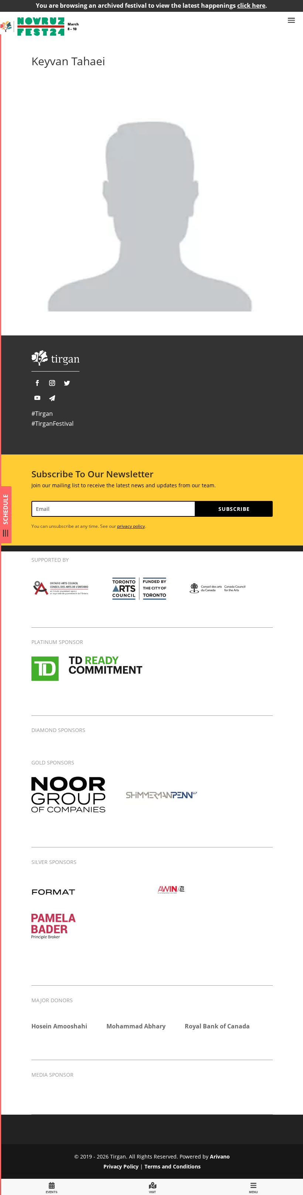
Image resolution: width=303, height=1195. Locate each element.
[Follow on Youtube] (37, 398)
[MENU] (253, 1186)
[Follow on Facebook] (37, 383)
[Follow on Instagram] (52, 383)
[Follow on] (52, 398)
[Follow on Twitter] (67, 383)
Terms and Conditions (172, 1166)
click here (251, 5)
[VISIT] (152, 1186)
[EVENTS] (52, 1186)
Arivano (220, 1156)
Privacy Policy (121, 1166)
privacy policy (131, 526)
